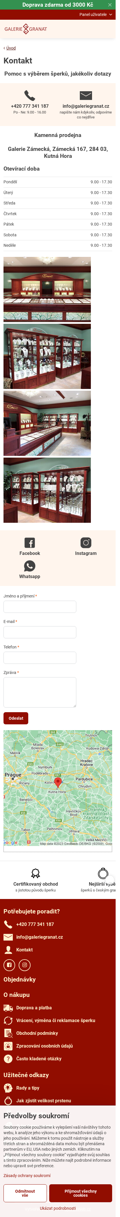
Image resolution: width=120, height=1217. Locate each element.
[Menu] (109, 29)
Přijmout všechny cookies (81, 1193)
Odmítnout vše (25, 1193)
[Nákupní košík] (95, 29)
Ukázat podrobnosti (58, 1208)
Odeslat (16, 718)
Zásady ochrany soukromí (26, 1175)
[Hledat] (81, 29)
